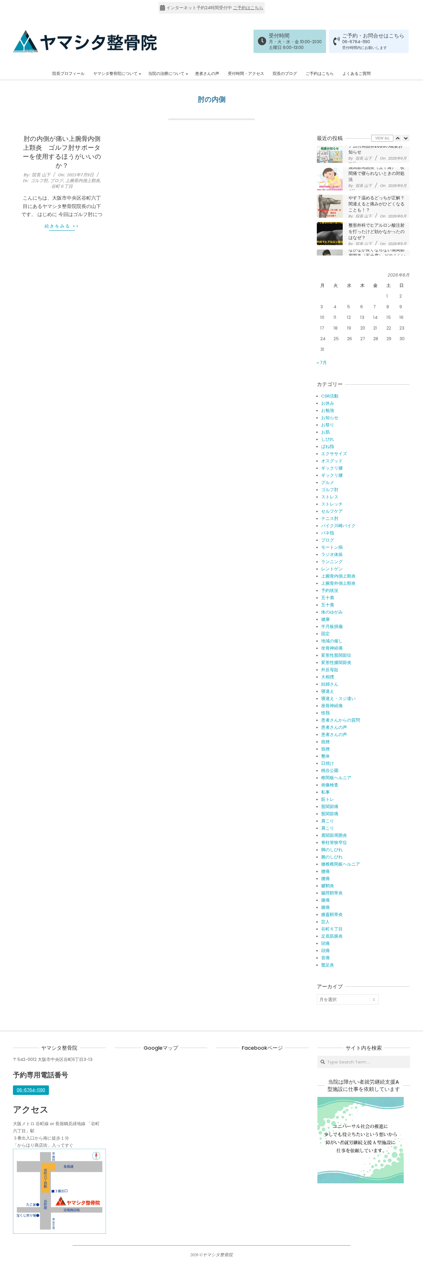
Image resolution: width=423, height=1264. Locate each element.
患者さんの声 (334, 727)
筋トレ (327, 799)
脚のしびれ (332, 850)
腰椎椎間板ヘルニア (340, 864)
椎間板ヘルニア (336, 778)
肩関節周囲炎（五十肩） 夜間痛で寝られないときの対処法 (376, 152)
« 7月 (322, 362)
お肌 (325, 432)
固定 (325, 634)
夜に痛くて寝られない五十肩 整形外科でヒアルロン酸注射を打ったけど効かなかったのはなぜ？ (378, 207)
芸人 (325, 922)
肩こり (327, 821)
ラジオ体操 (332, 554)
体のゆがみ (332, 612)
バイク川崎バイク (338, 526)
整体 (325, 756)
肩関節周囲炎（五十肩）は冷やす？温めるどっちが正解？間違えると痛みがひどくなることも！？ (376, 180)
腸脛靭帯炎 (332, 893)
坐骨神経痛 (332, 648)
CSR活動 (329, 396)
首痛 (325, 958)
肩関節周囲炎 (334, 835)
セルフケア (332, 511)
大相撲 (327, 677)
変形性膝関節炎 (336, 662)
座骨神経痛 (332, 706)
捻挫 (325, 742)
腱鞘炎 (327, 886)
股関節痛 (329, 806)
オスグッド (332, 461)
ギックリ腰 (332, 468)
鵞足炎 (327, 965)
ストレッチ (332, 504)
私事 (325, 792)
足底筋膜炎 (332, 936)
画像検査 (329, 785)
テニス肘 (329, 518)
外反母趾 (329, 670)
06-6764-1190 (356, 42)
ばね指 (327, 446)
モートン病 (332, 547)
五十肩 (327, 598)
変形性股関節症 (336, 655)
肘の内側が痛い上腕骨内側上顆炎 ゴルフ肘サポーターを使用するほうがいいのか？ (62, 152)
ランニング (332, 562)
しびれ (327, 439)
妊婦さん (329, 684)
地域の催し (332, 641)
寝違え (327, 691)
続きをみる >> (62, 226)
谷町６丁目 (62, 186)
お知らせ (329, 418)
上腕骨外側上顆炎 (338, 583)
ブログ (56, 180)
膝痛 (325, 900)
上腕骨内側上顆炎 (82, 180)
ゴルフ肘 (39, 180)
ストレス (329, 497)
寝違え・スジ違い (338, 698)
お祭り (327, 425)
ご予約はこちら (248, 8)
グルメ (327, 482)
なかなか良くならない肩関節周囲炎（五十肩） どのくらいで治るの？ (377, 234)
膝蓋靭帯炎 (332, 914)
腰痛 (325, 871)
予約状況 (329, 590)
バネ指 (327, 533)
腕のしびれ (332, 857)
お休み (327, 403)
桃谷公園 (329, 770)
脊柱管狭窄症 (334, 842)
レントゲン (332, 569)
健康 (325, 619)
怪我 (325, 713)
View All (382, 138)
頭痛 (325, 943)
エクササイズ (334, 454)
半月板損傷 (332, 626)
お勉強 (327, 410)
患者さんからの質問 (340, 720)
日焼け (327, 763)
